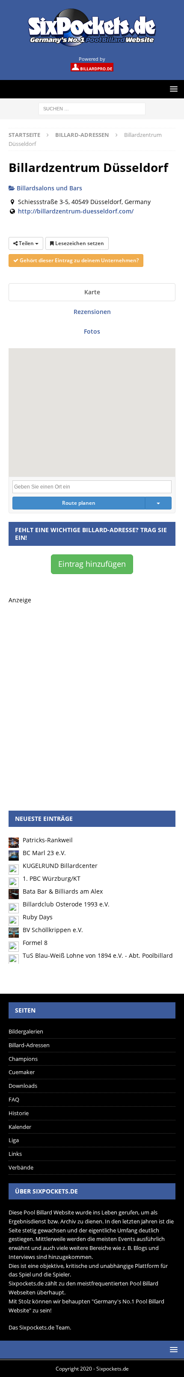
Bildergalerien (26, 1031)
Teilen (26, 243)
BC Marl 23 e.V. (44, 853)
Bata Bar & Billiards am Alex (63, 891)
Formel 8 (35, 943)
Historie (19, 1113)
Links (15, 1154)
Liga (14, 1140)
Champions (23, 1059)
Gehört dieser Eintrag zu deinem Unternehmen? (78, 260)
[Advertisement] (92, 697)
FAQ (14, 1099)
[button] (92, 407)
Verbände (21, 1167)
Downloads (23, 1086)
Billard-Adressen (29, 1045)
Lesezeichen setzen (79, 243)
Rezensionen (92, 312)
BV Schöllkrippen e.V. (53, 930)
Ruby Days (38, 917)
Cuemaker (22, 1072)
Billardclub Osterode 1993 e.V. (66, 904)
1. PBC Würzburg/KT (51, 878)
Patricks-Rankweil (48, 840)
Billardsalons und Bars (48, 188)
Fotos (92, 331)
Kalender (20, 1127)
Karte (92, 292)
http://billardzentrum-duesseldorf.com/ (76, 211)
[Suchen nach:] (92, 108)
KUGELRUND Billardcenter (60, 866)
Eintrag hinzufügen (92, 564)
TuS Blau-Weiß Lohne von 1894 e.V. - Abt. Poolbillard (98, 955)
